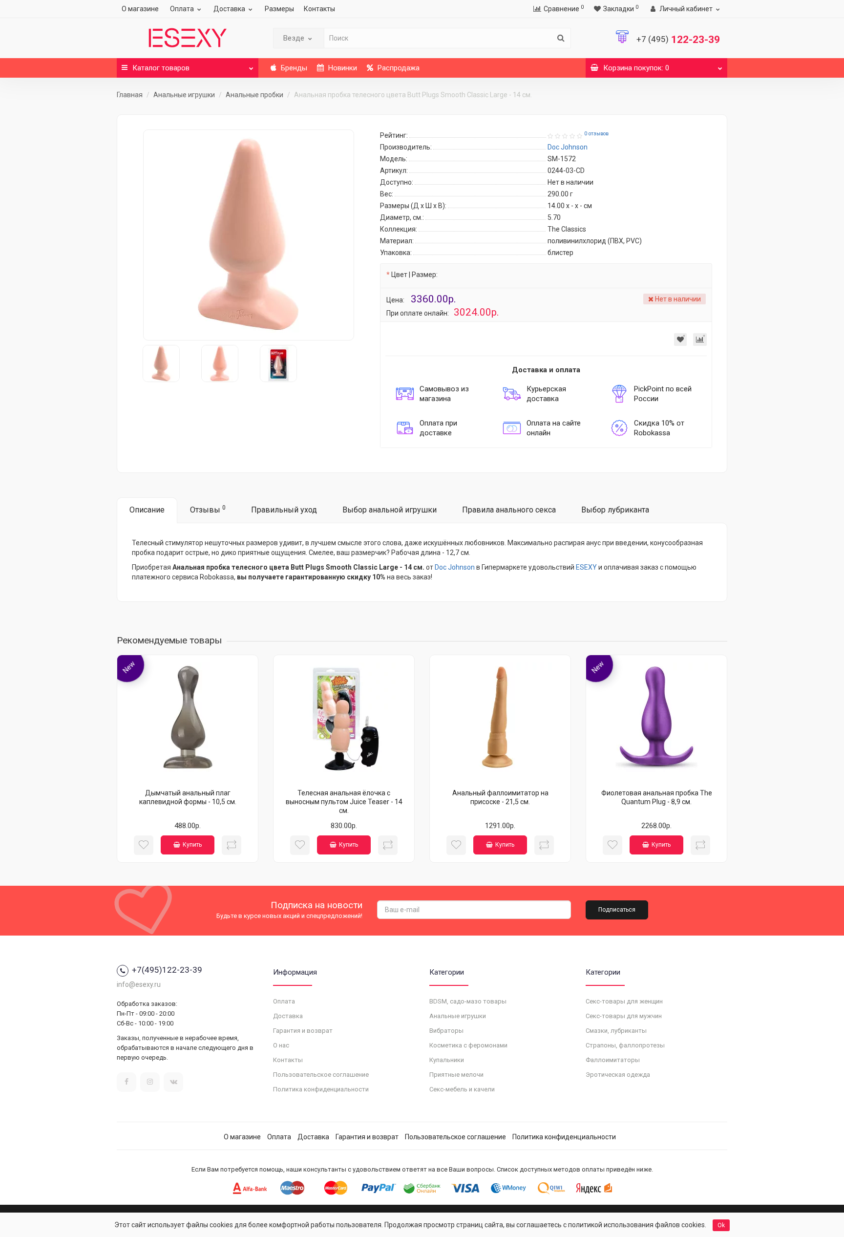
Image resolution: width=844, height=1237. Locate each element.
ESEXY (586, 567)
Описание (147, 509)
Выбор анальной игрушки (389, 509)
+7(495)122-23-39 (167, 970)
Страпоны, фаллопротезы (625, 1045)
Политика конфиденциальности (321, 1089)
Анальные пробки (254, 95)
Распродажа (398, 68)
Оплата (182, 9)
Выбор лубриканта (615, 509)
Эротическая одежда (618, 1074)
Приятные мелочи (456, 1074)
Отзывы (208, 509)
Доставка (229, 9)
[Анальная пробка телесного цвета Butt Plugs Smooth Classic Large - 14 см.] (248, 235)
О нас (281, 1045)
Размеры (279, 9)
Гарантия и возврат (303, 1030)
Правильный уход (284, 509)
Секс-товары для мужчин (624, 1016)
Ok (721, 1225)
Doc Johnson (455, 567)
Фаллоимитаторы (613, 1060)
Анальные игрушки (184, 95)
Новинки (341, 68)
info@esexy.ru (139, 984)
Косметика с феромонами (468, 1045)
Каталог (161, 68)
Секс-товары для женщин (624, 1001)
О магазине (140, 9)
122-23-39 (678, 39)
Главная (130, 95)
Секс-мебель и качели (462, 1089)
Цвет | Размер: (414, 274)
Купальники (446, 1060)
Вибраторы (446, 1030)
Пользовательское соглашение (321, 1074)
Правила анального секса (509, 509)
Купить (192, 844)
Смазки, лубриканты (616, 1030)
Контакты (319, 9)
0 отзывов (596, 133)
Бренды (293, 68)
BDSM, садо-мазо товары (467, 1001)
